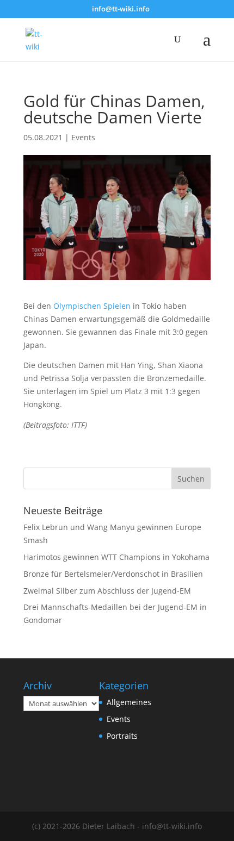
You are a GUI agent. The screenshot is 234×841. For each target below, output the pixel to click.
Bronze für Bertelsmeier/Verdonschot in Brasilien (113, 574)
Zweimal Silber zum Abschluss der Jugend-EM (107, 590)
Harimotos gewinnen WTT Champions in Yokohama (116, 557)
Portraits (122, 736)
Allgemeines (129, 702)
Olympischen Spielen (92, 306)
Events (83, 137)
